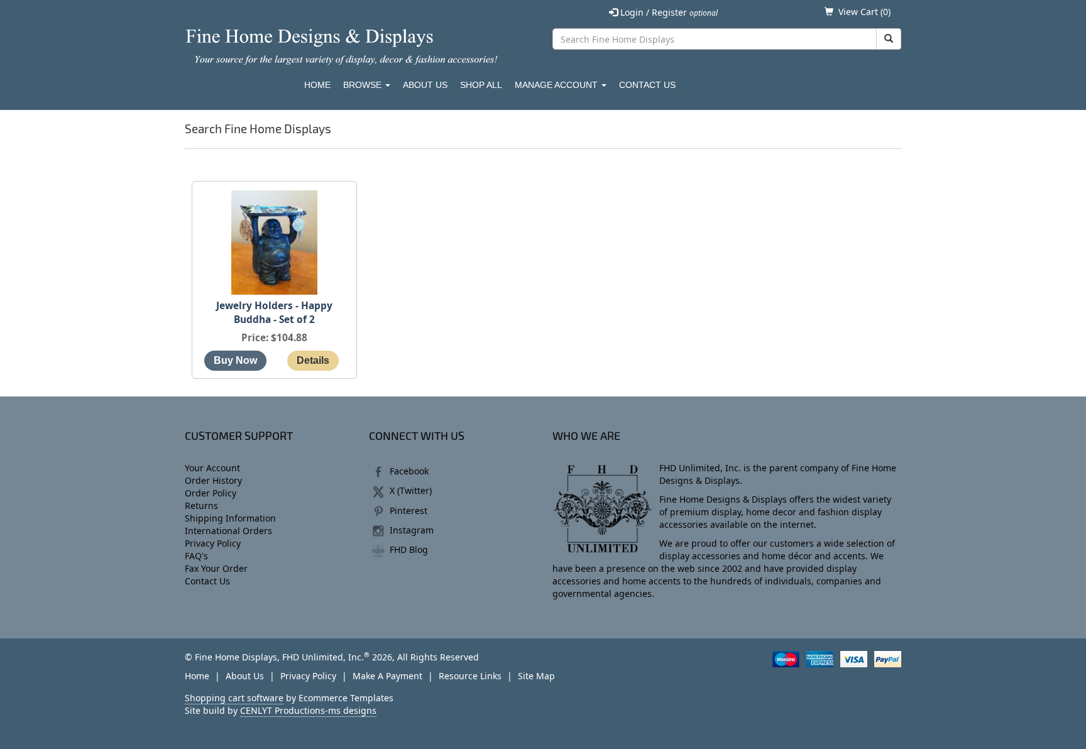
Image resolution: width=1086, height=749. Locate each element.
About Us (425, 85)
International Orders (228, 531)
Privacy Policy (213, 543)
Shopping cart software (234, 698)
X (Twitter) (411, 490)
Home (317, 85)
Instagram (412, 530)
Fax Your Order (216, 568)
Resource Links (470, 676)
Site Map (536, 676)
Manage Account (557, 85)
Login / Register (668, 12)
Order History (213, 480)
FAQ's (196, 556)
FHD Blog (409, 549)
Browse (363, 85)
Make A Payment (387, 676)
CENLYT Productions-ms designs (308, 710)
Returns (201, 505)
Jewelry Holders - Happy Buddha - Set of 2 (274, 312)
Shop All (481, 85)
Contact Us (647, 85)
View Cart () (864, 12)
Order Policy (210, 493)
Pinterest (408, 511)
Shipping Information (230, 518)
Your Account (212, 468)
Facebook (409, 471)
